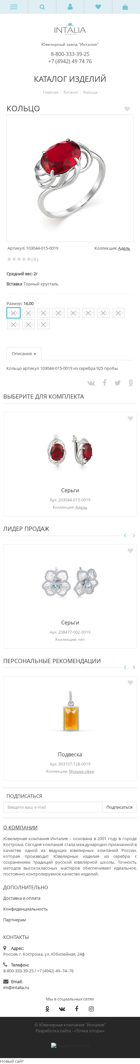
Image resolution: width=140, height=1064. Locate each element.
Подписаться (24, 796)
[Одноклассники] (47, 1008)
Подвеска (70, 754)
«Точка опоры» (89, 1031)
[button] (70, 7)
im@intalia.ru (16, 987)
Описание (22, 353)
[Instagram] (91, 1008)
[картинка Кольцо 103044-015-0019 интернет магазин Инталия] (70, 178)
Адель (124, 248)
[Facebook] (76, 1008)
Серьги (70, 490)
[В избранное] (127, 109)
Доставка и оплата (21, 898)
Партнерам (14, 920)
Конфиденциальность (25, 909)
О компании (20, 827)
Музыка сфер (81, 771)
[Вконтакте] (62, 1008)
